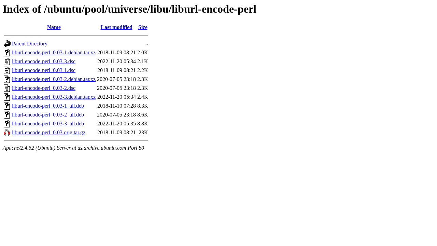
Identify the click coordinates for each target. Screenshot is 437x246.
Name (54, 27)
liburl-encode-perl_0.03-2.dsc (43, 88)
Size (142, 27)
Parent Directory (29, 43)
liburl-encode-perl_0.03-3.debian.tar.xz (54, 97)
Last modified (116, 27)
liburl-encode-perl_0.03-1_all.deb (48, 106)
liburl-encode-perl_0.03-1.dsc (43, 70)
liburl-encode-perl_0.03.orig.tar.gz (48, 132)
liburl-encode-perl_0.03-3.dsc (43, 61)
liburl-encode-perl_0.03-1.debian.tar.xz (54, 52)
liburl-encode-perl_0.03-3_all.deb (48, 123)
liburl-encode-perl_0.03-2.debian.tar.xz (54, 79)
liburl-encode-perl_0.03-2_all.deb (48, 115)
